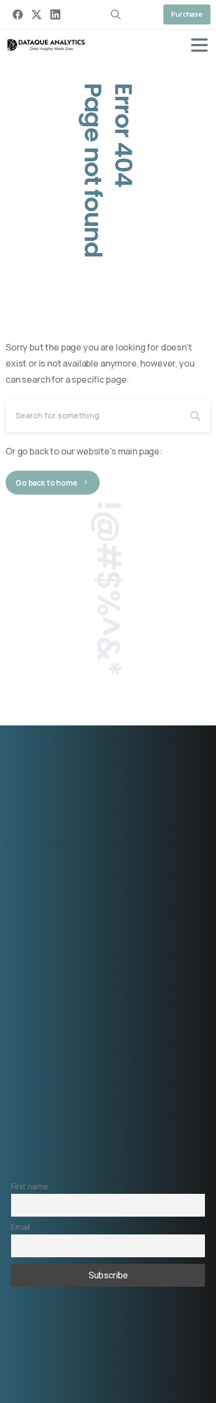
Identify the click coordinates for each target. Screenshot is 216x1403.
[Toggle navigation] (199, 45)
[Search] (195, 415)
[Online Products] (115, 758)
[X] (36, 14)
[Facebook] (17, 14)
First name (29, 1187)
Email (20, 1227)
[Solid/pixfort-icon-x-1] (141, 831)
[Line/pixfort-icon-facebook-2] (192, 831)
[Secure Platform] (76, 758)
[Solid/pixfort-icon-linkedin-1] (166, 831)
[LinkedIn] (55, 14)
